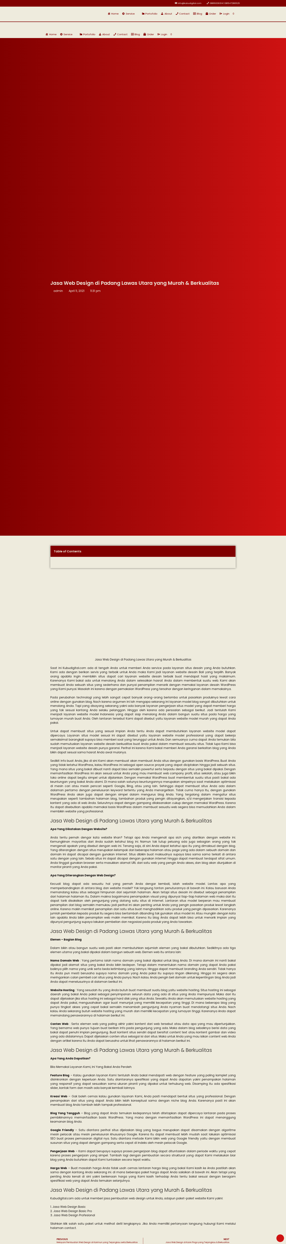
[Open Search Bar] (239, 13)
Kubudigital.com (74, 668)
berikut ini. (115, 982)
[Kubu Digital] (56, 26)
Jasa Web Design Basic (69, 1207)
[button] (130, 13)
